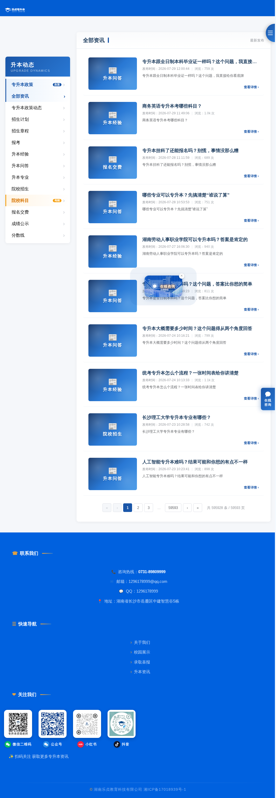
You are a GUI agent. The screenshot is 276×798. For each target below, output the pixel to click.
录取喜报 (140, 662)
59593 (173, 508)
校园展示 (140, 652)
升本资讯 (140, 671)
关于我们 (140, 642)
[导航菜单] (270, 33)
